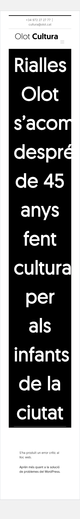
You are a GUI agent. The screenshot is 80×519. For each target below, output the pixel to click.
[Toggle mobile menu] (62, 42)
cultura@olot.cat (40, 24)
